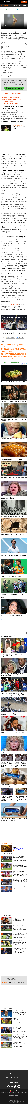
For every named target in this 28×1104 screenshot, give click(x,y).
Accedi (24, 1)
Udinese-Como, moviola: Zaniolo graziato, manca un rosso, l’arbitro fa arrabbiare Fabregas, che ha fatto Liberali (12, 344)
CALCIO (4, 12)
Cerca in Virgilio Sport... (13, 1078)
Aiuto (19, 1098)
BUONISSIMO (11, 1095)
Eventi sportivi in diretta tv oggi (17, 982)
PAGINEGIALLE (11, 1092)
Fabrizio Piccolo (8, 47)
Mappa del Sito (21, 1081)
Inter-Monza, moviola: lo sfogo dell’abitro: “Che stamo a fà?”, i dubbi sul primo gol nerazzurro (14, 353)
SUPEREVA (17, 1095)
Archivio (16, 1082)
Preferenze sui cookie (12, 1098)
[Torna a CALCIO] (2, 5)
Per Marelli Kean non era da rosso (11, 103)
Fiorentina (17, 333)
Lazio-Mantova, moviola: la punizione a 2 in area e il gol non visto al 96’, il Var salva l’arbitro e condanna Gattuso (14, 349)
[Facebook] (8, 1087)
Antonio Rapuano (6, 333)
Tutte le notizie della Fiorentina (9, 359)
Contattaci (14, 1081)
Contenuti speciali (7, 1081)
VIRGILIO (6, 1092)
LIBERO (2, 1092)
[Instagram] (18, 1087)
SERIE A (9, 12)
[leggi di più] (26, 47)
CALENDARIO (14, 5)
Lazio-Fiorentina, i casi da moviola (11, 99)
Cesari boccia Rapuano (8, 101)
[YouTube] (12, 1087)
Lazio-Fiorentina (14, 304)
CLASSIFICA (22, 5)
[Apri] (2, 2)
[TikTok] (15, 1087)
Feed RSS (11, 1082)
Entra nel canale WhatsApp (15, 88)
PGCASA (25, 1092)
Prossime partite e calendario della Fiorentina (13, 357)
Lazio (24, 333)
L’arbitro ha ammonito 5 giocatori (11, 97)
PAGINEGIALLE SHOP (19, 1092)
